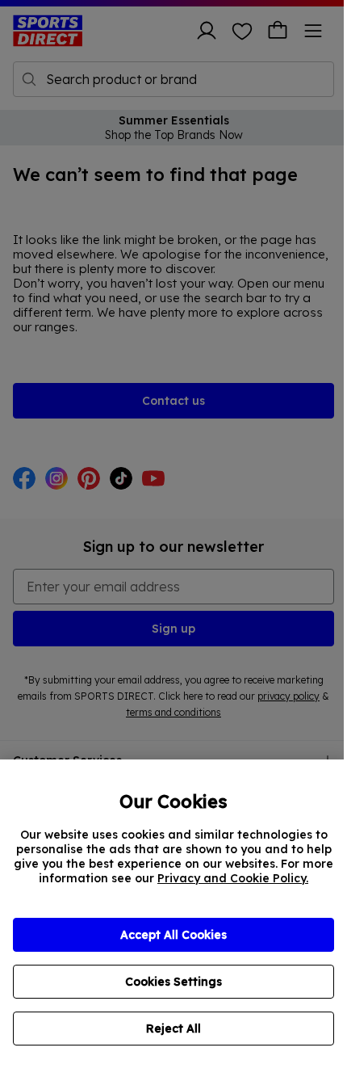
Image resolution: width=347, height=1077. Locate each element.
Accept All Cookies (173, 935)
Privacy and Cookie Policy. (232, 878)
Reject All (173, 1028)
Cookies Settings (173, 981)
